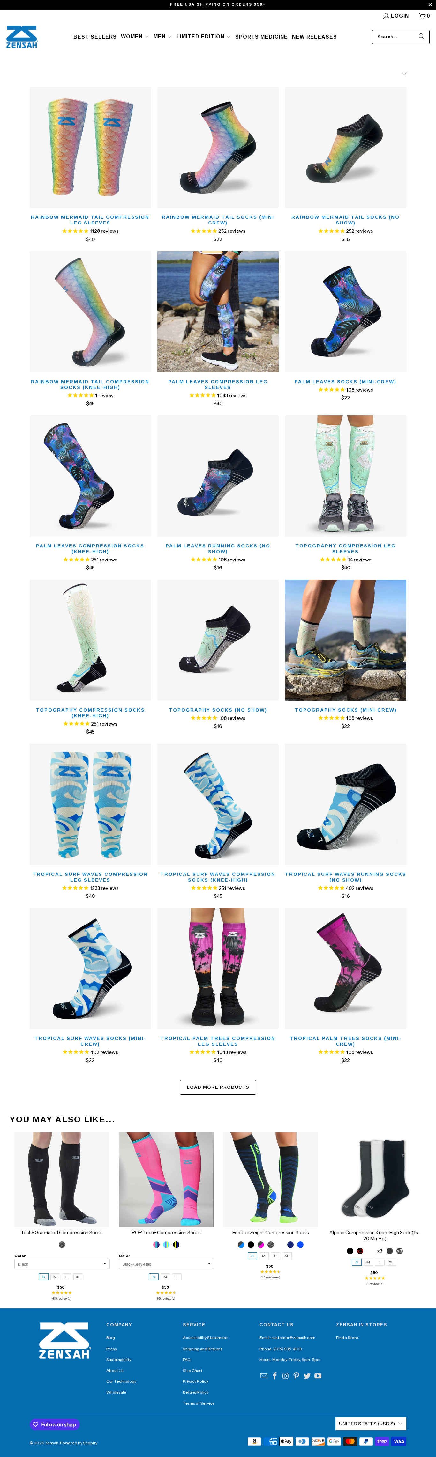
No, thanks (218, 775)
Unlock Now (218, 753)
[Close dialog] (281, 668)
